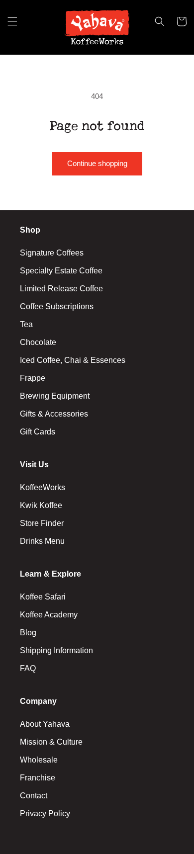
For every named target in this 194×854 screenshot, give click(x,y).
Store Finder (42, 523)
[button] (12, 27)
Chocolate (38, 342)
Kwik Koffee (41, 505)
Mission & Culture (51, 742)
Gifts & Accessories (54, 414)
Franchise (37, 777)
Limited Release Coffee (61, 288)
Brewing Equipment (55, 396)
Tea (26, 324)
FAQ (28, 668)
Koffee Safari (43, 597)
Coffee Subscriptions (57, 306)
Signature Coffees (52, 253)
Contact (33, 795)
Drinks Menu (42, 541)
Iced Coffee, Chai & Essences (72, 360)
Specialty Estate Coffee (61, 270)
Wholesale (39, 760)
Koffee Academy (49, 614)
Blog (28, 632)
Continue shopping (97, 163)
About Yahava (45, 724)
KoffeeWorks (42, 487)
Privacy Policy (45, 813)
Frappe (32, 378)
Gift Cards (37, 431)
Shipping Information (56, 650)
